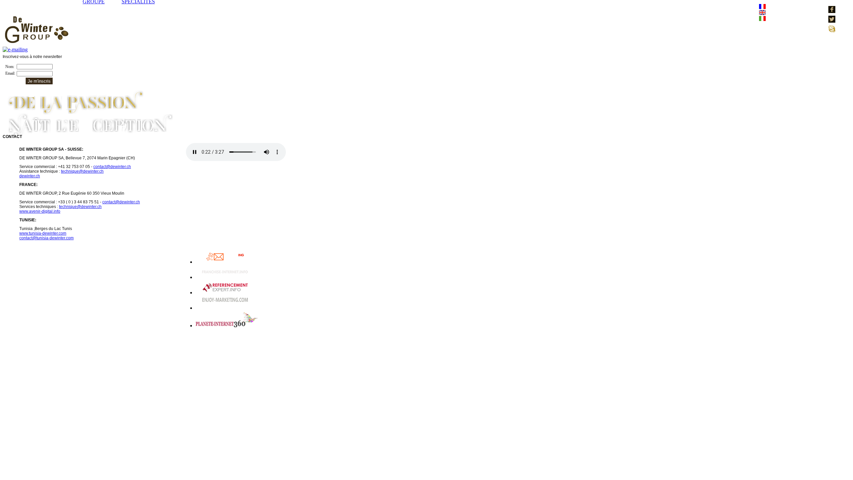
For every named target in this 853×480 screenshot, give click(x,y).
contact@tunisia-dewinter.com (46, 238)
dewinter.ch (29, 176)
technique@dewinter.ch (82, 171)
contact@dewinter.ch (112, 166)
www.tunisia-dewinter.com (42, 233)
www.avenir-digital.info (39, 211)
